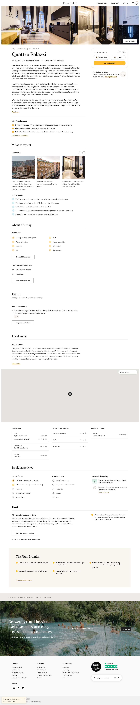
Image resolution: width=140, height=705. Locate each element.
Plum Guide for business (71, 672)
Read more (15, 112)
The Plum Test (68, 675)
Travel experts (42, 672)
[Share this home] (119, 52)
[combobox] (128, 372)
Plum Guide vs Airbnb (19, 678)
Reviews (40, 678)
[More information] (26, 306)
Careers (65, 678)
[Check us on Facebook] (18, 688)
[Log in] (134, 3)
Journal (14, 675)
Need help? (115, 3)
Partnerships (16, 670)
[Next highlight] (83, 152)
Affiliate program (18, 672)
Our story (66, 670)
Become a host (101, 3)
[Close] (24, 698)
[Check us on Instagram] (14, 688)
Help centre (41, 667)
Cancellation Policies (44, 675)
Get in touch (41, 670)
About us (66, 667)
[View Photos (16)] (35, 25)
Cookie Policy (11, 701)
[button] (70, 3)
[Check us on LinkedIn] (23, 688)
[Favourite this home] (124, 52)
